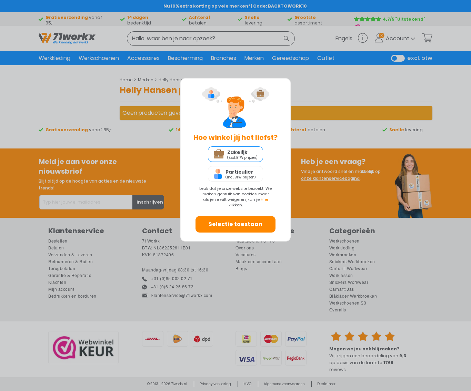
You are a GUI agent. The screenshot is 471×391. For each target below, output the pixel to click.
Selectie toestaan (235, 224)
